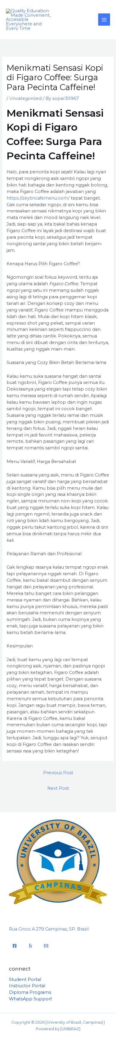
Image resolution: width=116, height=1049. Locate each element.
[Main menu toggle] (104, 19)
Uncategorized (25, 98)
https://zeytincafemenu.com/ (38, 198)
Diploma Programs (30, 992)
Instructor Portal (27, 985)
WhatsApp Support (30, 999)
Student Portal (25, 979)
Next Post (58, 788)
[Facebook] (14, 945)
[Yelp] (30, 945)
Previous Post (58, 772)
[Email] (46, 945)
